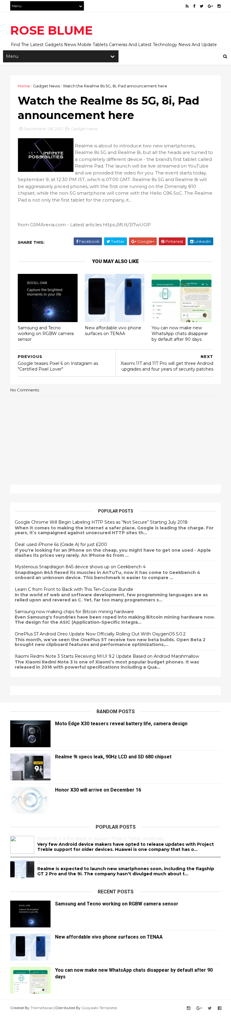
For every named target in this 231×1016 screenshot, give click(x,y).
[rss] (187, 6)
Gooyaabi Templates (99, 1007)
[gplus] (210, 6)
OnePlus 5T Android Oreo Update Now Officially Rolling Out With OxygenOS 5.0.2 (100, 634)
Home (24, 85)
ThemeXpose (41, 1007)
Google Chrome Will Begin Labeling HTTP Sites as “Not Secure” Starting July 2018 (101, 522)
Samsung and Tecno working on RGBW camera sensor (46, 333)
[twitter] (201, 6)
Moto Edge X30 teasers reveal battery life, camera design (121, 723)
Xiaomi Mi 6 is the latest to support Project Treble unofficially (100, 838)
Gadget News (46, 85)
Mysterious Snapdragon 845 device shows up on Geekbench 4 (80, 566)
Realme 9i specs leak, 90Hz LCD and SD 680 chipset (113, 757)
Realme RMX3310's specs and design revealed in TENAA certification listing (116, 863)
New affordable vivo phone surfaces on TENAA (113, 330)
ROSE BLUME (51, 30)
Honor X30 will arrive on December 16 (98, 790)
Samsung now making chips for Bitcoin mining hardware (74, 611)
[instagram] (219, 6)
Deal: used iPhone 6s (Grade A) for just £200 (61, 544)
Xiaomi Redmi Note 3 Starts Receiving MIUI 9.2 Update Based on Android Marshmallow (107, 656)
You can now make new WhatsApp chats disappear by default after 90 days (180, 333)
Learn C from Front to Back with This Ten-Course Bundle (74, 589)
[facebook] (194, 6)
